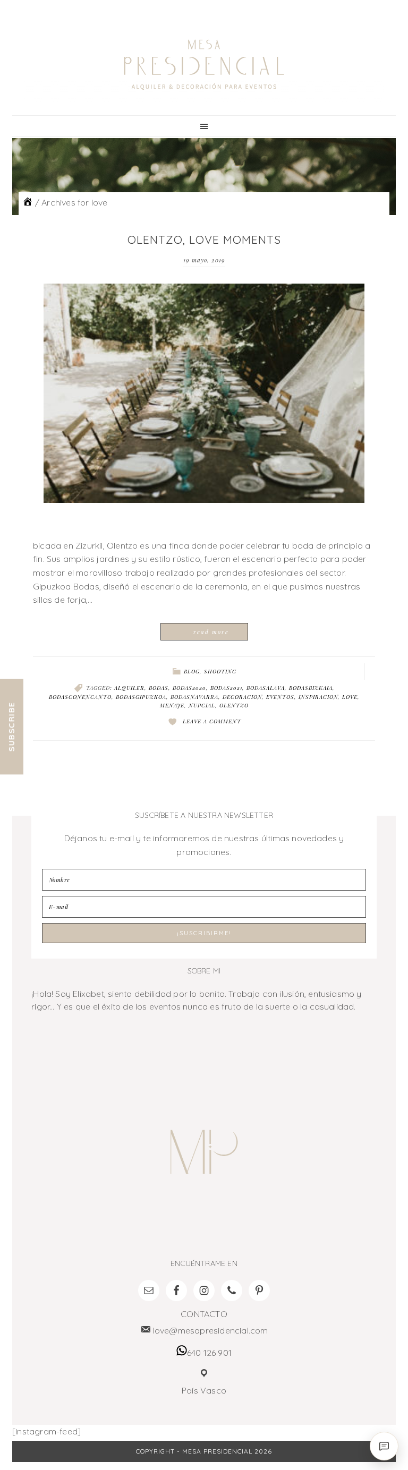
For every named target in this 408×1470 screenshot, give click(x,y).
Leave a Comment (212, 721)
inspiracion (318, 696)
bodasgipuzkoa (141, 696)
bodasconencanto (80, 696)
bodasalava (265, 687)
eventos (280, 696)
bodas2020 (189, 687)
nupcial (202, 705)
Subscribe (11, 727)
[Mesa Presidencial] (27, 202)
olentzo (234, 705)
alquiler (129, 687)
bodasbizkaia (311, 687)
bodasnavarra (194, 696)
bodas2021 (226, 687)
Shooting (220, 671)
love (350, 696)
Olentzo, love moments (204, 239)
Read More (211, 632)
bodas (158, 687)
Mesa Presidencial (204, 64)
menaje (172, 705)
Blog (192, 671)
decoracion (242, 696)
